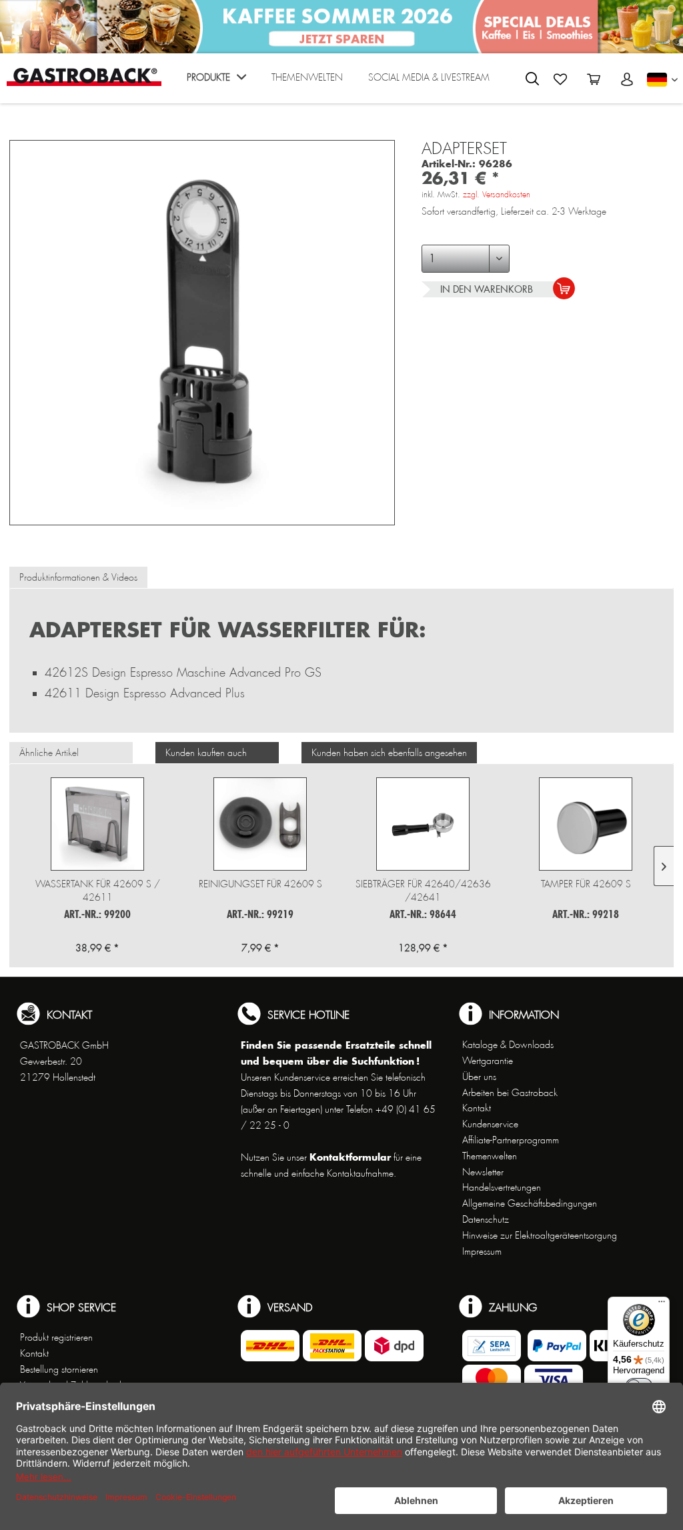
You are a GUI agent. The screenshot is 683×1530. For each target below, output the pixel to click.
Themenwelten (489, 1156)
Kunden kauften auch (206, 753)
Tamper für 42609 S (586, 884)
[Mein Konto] (627, 79)
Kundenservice (490, 1124)
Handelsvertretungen (501, 1187)
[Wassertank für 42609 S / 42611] (97, 824)
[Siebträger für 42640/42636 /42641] (423, 824)
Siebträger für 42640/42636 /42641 (423, 890)
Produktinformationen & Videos (78, 577)
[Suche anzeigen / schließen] (532, 78)
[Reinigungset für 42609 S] (260, 824)
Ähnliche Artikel (49, 753)
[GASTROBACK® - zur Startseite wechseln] (84, 77)
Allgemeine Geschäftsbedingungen (529, 1203)
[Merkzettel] (560, 79)
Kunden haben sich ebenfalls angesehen (389, 753)
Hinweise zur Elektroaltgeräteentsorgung (539, 1235)
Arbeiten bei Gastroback (510, 1093)
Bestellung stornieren (59, 1369)
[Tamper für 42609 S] (585, 824)
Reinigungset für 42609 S (260, 884)
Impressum (482, 1251)
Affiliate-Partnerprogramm (510, 1140)
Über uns (479, 1077)
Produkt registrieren (56, 1337)
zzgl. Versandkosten (496, 194)
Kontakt (476, 1108)
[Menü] (662, 1305)
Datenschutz (485, 1219)
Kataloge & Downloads (508, 1045)
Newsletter (483, 1172)
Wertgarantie (487, 1061)
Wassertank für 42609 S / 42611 (97, 890)
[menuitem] (216, 81)
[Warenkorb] (593, 79)
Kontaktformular (350, 1157)
